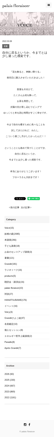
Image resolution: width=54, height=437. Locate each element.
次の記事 (25, 207)
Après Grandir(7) (12, 348)
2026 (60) (9, 374)
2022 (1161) (10, 397)
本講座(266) (10, 240)
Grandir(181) (10, 264)
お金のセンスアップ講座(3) (18, 252)
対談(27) (8, 294)
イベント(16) (10, 306)
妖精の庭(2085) (12, 234)
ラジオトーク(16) (13, 270)
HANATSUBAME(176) (15, 300)
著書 (6, 46)
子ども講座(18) (12, 246)
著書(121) (9, 258)
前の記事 (14, 207)
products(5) (10, 276)
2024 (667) (9, 385)
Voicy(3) (8, 312)
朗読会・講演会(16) (14, 282)
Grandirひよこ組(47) (14, 318)
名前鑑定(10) (10, 324)
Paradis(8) (9, 342)
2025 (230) (9, 380)
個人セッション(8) (13, 330)
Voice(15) (9, 228)
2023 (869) (9, 391)
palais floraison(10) (13, 288)
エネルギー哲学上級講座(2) (18, 336)
